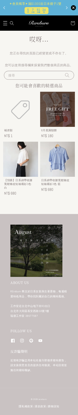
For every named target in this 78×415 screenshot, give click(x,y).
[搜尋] (67, 75)
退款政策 (40, 406)
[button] (5, 23)
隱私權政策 (26, 406)
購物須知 (53, 406)
